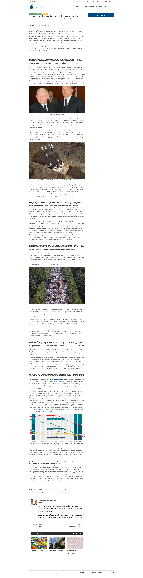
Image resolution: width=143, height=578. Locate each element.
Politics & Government (35, 13)
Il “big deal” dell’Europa (37, 526)
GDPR (49, 573)
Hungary (46, 489)
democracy (41, 489)
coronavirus (60, 489)
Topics (85, 6)
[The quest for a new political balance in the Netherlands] (39, 543)
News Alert (98, 1)
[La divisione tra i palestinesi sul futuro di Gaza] (57, 543)
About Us (73, 1)
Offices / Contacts (33, 573)
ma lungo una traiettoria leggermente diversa (55, 379)
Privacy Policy (42, 573)
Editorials (99, 6)
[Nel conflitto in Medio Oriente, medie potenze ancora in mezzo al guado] (75, 543)
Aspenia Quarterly (90, 1)
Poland (51, 489)
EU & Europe (44, 13)
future (55, 489)
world (34, 489)
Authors (106, 6)
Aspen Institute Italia (80, 1)
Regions (78, 6)
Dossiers (91, 6)
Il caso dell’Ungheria (34, 319)
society (65, 489)
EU (37, 489)
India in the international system (74, 526)
